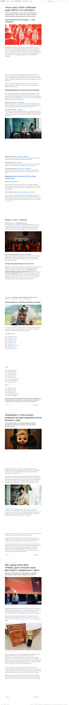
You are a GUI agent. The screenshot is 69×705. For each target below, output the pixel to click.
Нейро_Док (31, 608)
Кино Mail (14, 562)
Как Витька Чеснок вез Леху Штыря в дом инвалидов (26, 277)
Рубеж (6, 385)
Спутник (15, 348)
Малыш (29, 509)
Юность (14, 156)
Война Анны (21, 102)
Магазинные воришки (23, 156)
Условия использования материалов (57, 704)
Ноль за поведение (23, 274)
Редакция (31, 704)
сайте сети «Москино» (32, 401)
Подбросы (28, 168)
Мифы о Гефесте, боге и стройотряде (13, 619)
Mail (1, 704)
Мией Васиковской (20, 298)
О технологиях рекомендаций (38, 704)
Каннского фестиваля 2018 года (27, 97)
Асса (6, 187)
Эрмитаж (12, 223)
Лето (35, 187)
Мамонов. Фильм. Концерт (28, 669)
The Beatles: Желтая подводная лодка (22, 85)
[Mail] (1, 1)
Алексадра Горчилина (28, 163)
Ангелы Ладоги (23, 509)
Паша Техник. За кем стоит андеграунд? (30, 619)
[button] (23, 439)
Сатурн (14, 339)
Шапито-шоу (21, 187)
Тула (14, 344)
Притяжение (23, 53)
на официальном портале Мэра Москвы (13, 401)
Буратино (34, 509)
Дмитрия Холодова (31, 660)
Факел (14, 162)
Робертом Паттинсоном (10, 298)
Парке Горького (21, 192)
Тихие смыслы (29, 617)
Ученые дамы (36, 617)
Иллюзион (29, 264)
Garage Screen (15, 181)
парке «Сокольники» (30, 192)
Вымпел (14, 338)
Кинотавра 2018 (31, 106)
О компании (4, 704)
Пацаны (9, 275)
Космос (14, 102)
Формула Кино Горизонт (18, 168)
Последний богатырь (10, 333)
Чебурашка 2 (9, 510)
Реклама (8, 704)
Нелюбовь (30, 51)
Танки (6, 367)
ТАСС (14, 412)
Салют (14, 347)
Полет (14, 342)
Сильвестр (31, 657)
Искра (14, 341)
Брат (26, 223)
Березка (14, 336)
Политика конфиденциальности (47, 704)
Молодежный (16, 345)
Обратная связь (65, 704)
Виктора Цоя (18, 176)
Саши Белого (13, 658)
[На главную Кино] (3, 1)
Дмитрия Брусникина (18, 226)
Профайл (20, 109)
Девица (34, 297)
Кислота (20, 162)
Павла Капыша (8, 660)
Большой (7, 53)
